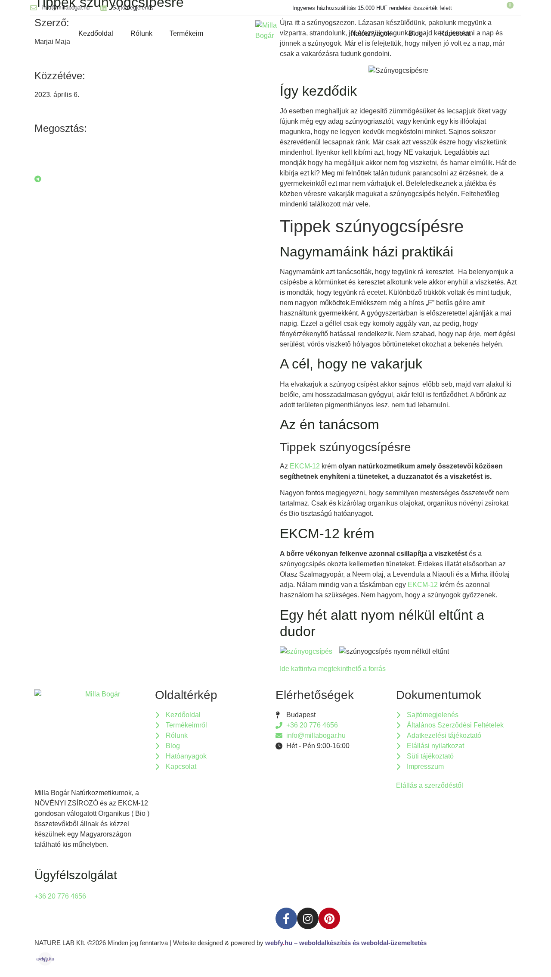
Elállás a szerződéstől (429, 785)
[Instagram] (308, 918)
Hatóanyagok (370, 33)
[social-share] (152, 147)
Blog (416, 33)
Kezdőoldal (95, 33)
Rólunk (141, 33)
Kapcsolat (455, 33)
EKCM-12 (305, 466)
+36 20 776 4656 (60, 896)
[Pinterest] (329, 918)
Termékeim (186, 33)
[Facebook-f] (286, 918)
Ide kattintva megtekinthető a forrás (333, 668)
